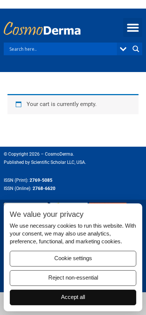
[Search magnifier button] (136, 49)
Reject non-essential (73, 278)
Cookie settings (73, 258)
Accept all (73, 297)
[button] (132, 27)
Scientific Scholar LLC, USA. (58, 162)
